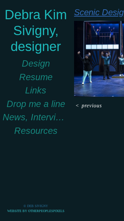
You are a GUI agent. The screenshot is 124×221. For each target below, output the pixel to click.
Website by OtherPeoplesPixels (35, 211)
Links (35, 90)
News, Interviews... (36, 117)
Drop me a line (36, 104)
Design (36, 64)
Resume (36, 77)
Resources (36, 131)
